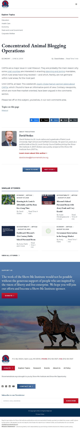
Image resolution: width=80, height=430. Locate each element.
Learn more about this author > (33, 153)
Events (47, 368)
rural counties (13, 71)
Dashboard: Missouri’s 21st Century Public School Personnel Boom (26, 236)
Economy (5, 27)
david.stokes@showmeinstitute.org (33, 158)
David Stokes (59, 59)
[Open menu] (76, 4)
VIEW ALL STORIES (10, 255)
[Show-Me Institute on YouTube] (13, 386)
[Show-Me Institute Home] (5, 4)
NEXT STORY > (49, 169)
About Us (56, 368)
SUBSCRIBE (71, 401)
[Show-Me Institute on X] (6, 386)
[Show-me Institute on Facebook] (3, 386)
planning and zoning (55, 71)
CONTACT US (25, 386)
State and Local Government (12, 30)
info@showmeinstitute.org (10, 424)
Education (5, 20)
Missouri (5, 110)
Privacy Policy (40, 414)
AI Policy (67, 368)
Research (37, 368)
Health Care (6, 23)
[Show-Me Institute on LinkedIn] (10, 386)
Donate (8, 296)
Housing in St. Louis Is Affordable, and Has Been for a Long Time (27, 204)
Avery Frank (23, 244)
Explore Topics (24, 368)
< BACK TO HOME (31, 169)
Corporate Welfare (8, 34)
